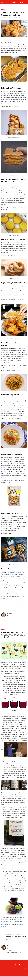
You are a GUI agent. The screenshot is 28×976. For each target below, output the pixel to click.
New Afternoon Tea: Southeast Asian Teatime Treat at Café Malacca (8, 938)
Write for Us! (17, 607)
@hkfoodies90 (18, 39)
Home (2, 6)
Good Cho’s (12, 292)
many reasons (16, 398)
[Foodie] (14, 2)
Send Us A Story (16, 968)
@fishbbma (16, 235)
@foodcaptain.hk (16, 83)
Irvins (11, 574)
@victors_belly (16, 175)
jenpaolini (4, 17)
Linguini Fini (4, 398)
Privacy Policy (24, 968)
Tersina (3, 639)
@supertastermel (16, 137)
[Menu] (2, 2)
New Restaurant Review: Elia (7, 607)
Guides (3, 9)
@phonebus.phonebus (17, 338)
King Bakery (20, 250)
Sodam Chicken (21, 348)
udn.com (16, 278)
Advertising (9, 968)
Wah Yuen (13, 518)
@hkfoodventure (16, 450)
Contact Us (3, 968)
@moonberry (16, 564)
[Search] (20, 2)
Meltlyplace (7, 99)
